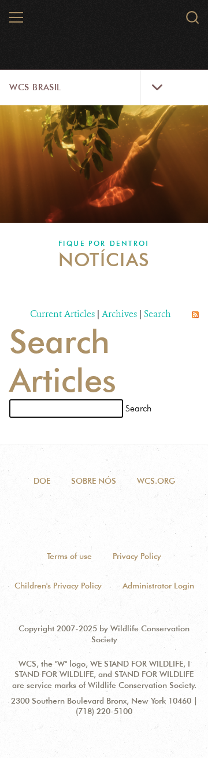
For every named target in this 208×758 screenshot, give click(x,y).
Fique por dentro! (104, 243)
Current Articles (62, 314)
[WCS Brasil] (104, 22)
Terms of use (69, 556)
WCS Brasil (35, 87)
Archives (119, 314)
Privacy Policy (137, 556)
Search (157, 314)
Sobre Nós (93, 480)
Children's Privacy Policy (58, 585)
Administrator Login (158, 585)
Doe (42, 480)
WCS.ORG (156, 480)
